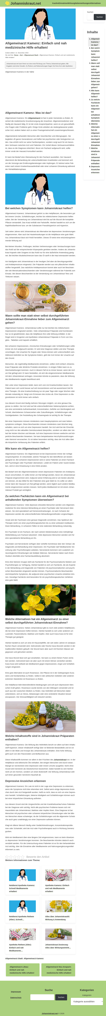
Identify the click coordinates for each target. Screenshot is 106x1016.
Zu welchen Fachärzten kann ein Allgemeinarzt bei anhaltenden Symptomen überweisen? (97, 110)
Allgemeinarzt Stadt (31, 55)
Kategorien (86, 995)
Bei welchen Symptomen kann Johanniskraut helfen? (97, 54)
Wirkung (71, 3)
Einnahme (63, 3)
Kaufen (55, 3)
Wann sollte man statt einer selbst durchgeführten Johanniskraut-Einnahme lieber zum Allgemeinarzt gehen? (98, 75)
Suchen (90, 12)
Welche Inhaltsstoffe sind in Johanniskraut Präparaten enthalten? (97, 155)
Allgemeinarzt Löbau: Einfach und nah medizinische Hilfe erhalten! (22, 970)
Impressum (16, 992)
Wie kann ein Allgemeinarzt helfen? (97, 93)
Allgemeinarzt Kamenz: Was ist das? (97, 42)
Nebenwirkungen (82, 3)
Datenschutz (15, 997)
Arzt (21, 55)
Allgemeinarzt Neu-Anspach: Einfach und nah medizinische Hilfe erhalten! (58, 970)
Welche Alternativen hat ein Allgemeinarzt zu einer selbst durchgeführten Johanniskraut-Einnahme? (98, 134)
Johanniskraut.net (26, 3)
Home (16, 55)
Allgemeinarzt (34, 118)
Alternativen (95, 3)
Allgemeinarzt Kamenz (34, 958)
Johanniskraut (60, 760)
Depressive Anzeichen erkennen (96, 169)
